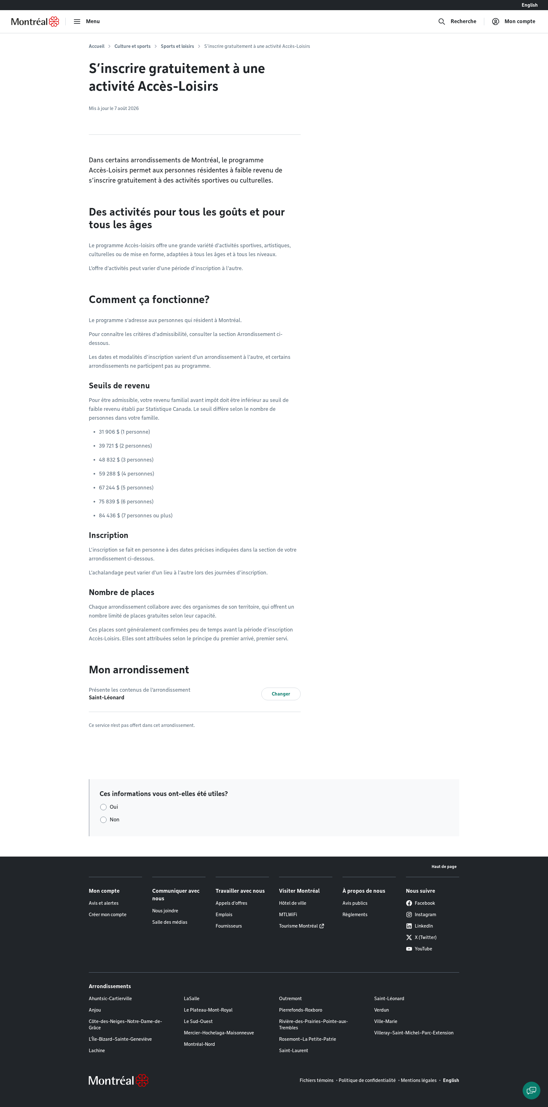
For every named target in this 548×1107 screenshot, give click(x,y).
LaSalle (191, 998)
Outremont (290, 998)
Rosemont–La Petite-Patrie (307, 1039)
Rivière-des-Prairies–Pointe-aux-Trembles (313, 1024)
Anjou (95, 1010)
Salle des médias (169, 922)
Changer (281, 693)
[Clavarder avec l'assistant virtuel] (531, 1090)
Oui (114, 807)
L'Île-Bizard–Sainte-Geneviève (120, 1039)
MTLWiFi (288, 914)
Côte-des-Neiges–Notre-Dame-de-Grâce (125, 1024)
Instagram (425, 914)
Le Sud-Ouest (198, 1021)
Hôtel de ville (292, 903)
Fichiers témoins (317, 1080)
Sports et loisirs (177, 46)
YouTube (423, 948)
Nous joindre (165, 910)
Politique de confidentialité (367, 1080)
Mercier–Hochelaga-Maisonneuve (219, 1032)
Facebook (425, 903)
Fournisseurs (229, 926)
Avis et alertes (104, 903)
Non (115, 820)
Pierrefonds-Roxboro (300, 1010)
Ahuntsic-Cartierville (110, 998)
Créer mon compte (108, 914)
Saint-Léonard (389, 998)
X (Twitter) (426, 937)
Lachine (97, 1050)
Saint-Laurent (293, 1050)
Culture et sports (132, 46)
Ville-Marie (385, 1021)
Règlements (355, 914)
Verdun (381, 1010)
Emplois (224, 914)
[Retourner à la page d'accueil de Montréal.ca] (35, 21)
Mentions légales (419, 1080)
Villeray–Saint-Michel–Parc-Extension (413, 1032)
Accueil (96, 46)
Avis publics (355, 903)
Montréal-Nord (199, 1044)
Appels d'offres (231, 903)
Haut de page (444, 866)
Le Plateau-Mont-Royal (208, 1010)
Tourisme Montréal (298, 926)
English (530, 5)
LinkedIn (424, 926)
